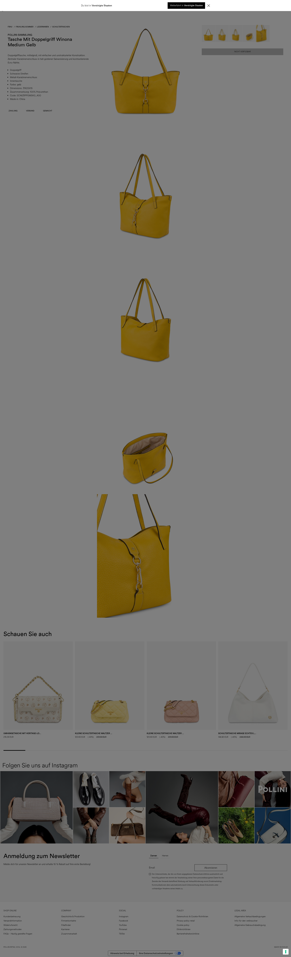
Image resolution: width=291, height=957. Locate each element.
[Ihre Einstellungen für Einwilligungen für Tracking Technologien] (286, 952)
